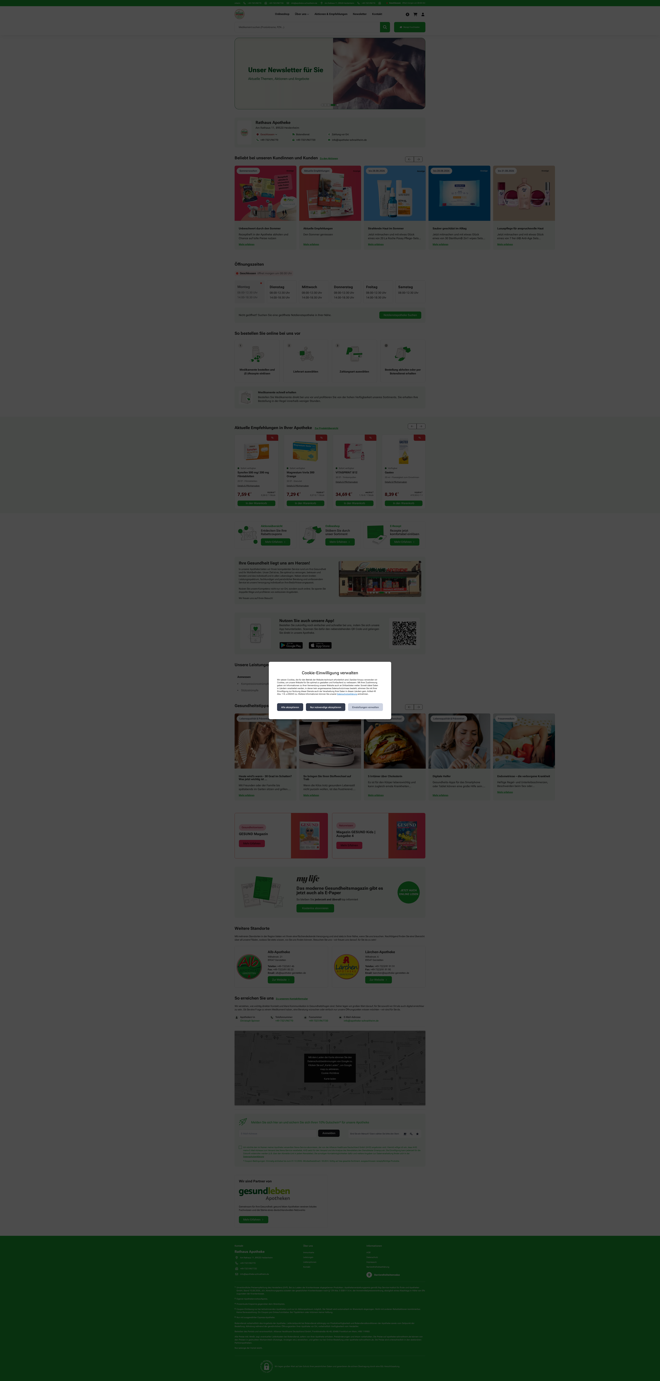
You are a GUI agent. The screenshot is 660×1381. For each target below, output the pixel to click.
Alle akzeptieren (290, 707)
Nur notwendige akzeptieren (325, 707)
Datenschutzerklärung (347, 694)
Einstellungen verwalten (365, 707)
